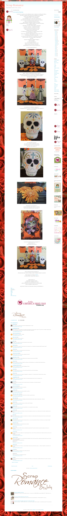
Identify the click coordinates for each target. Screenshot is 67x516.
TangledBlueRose (15, 377)
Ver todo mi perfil (56, 27)
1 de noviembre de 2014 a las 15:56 (17, 396)
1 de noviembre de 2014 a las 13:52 (17, 388)
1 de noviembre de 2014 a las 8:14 (17, 343)
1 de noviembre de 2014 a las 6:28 (17, 331)
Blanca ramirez (15, 337)
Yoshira (12, 292)
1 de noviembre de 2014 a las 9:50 (17, 351)
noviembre (56, 41)
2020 (56, 32)
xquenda (14, 369)
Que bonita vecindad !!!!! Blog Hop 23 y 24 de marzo (21, 496)
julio (55, 46)
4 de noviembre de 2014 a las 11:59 (17, 460)
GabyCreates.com (15, 357)
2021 (56, 31)
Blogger (42, 509)
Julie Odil (14, 324)
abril (55, 48)
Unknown (14, 349)
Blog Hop (55, 61)
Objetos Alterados (56, 73)
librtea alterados (56, 70)
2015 (56, 38)
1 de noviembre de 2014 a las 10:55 (17, 363)
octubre (56, 42)
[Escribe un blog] (21, 320)
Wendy (14, 414)
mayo (56, 47)
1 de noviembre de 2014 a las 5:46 (17, 326)
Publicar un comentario (15, 462)
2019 (56, 33)
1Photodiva (34, 509)
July (59, 21)
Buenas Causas (56, 62)
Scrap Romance (14, 5)
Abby (11, 294)
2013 (56, 53)
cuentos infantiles (13, 470)
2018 (56, 34)
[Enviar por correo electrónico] (20, 320)
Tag (54, 78)
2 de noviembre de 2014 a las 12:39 (17, 435)
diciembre (56, 40)
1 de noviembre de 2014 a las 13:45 (17, 384)
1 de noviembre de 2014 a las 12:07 (17, 375)
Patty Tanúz (14, 345)
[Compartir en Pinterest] (23, 320)
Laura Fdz (14, 431)
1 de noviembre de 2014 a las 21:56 (17, 408)
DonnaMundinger (15, 328)
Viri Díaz (14, 449)
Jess (13, 457)
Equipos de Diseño (56, 91)
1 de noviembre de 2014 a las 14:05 (17, 392)
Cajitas (55, 88)
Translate (57, 100)
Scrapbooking (56, 77)
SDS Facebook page (13, 295)
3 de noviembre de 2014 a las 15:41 (17, 455)
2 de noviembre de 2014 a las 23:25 (17, 451)
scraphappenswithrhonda (16, 365)
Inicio (55, 83)
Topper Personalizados (16, 333)
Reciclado (55, 74)
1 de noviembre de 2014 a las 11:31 (17, 367)
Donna (11, 290)
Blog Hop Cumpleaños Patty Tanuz (19, 492)
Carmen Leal (14, 437)
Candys (55, 65)
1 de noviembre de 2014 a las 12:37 (17, 379)
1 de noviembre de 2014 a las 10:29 (17, 359)
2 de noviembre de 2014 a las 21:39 (17, 447)
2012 (56, 54)
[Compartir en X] (22, 320)
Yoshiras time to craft (16, 353)
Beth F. (14, 341)
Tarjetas (55, 79)
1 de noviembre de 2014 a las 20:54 (17, 404)
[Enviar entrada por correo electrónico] (18, 320)
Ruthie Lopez (14, 418)
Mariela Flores (15, 422)
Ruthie (11, 291)
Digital (55, 66)
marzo (56, 49)
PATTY (37, 274)
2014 (56, 39)
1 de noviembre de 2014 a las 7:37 (17, 335)
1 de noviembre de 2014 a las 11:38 (17, 371)
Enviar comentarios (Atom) (33, 468)
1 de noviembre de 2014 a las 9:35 (17, 347)
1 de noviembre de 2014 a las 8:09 (17, 339)
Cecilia (14, 381)
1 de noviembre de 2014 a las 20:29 (17, 400)
